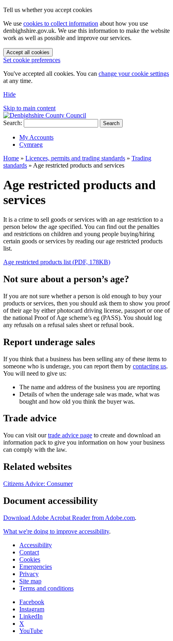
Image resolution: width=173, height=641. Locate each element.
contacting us (149, 366)
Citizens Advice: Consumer (38, 483)
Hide (9, 94)
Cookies (29, 559)
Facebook (31, 602)
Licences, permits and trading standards (75, 158)
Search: (12, 122)
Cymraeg (31, 144)
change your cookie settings (134, 73)
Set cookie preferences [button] (31, 60)
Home (11, 158)
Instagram (31, 609)
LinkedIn (31, 616)
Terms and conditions (46, 588)
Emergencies (35, 566)
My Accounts (36, 137)
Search (111, 123)
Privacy (29, 573)
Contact (29, 552)
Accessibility (35, 545)
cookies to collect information (60, 23)
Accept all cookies (27, 52)
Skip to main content (29, 108)
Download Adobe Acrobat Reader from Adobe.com (69, 517)
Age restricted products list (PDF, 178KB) (56, 262)
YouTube (31, 630)
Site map (30, 581)
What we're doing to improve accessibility (56, 531)
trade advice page (70, 435)
